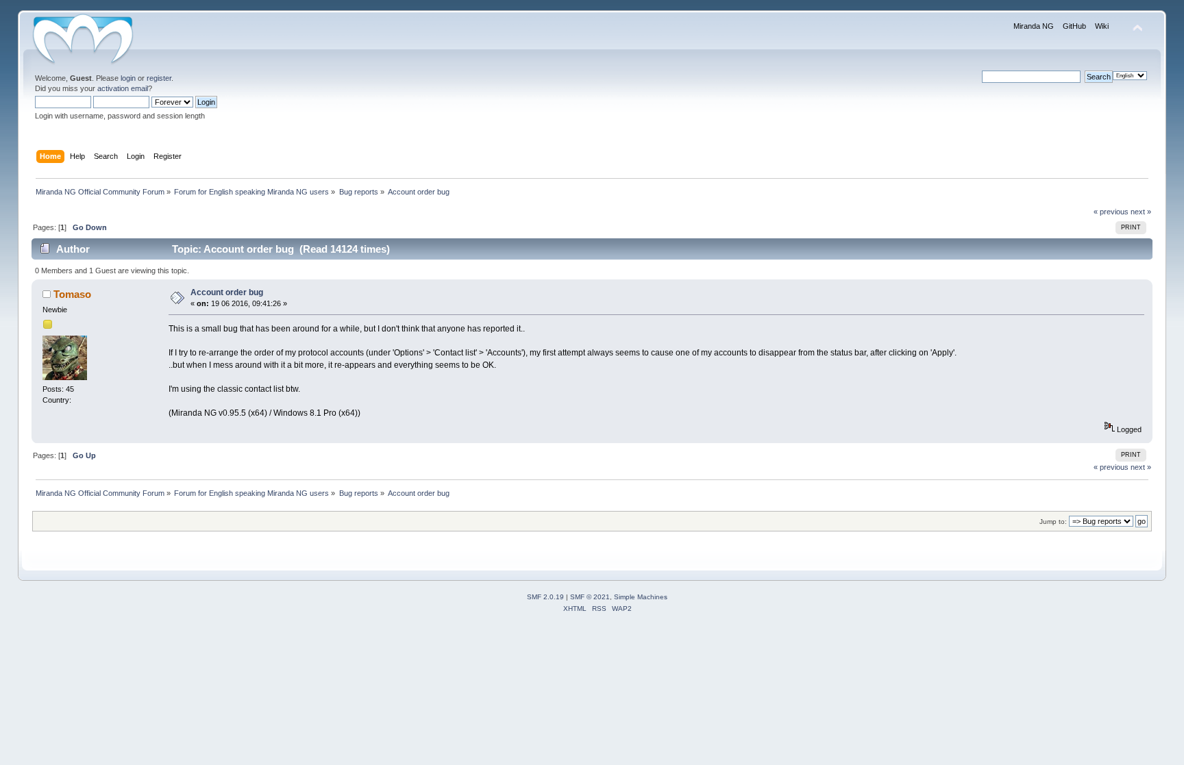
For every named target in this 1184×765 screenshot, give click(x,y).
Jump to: (1053, 521)
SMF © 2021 (590, 597)
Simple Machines (640, 597)
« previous (1111, 212)
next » (1141, 212)
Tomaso (72, 294)
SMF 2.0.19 (545, 597)
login (128, 78)
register (159, 78)
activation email (122, 88)
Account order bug (226, 292)
